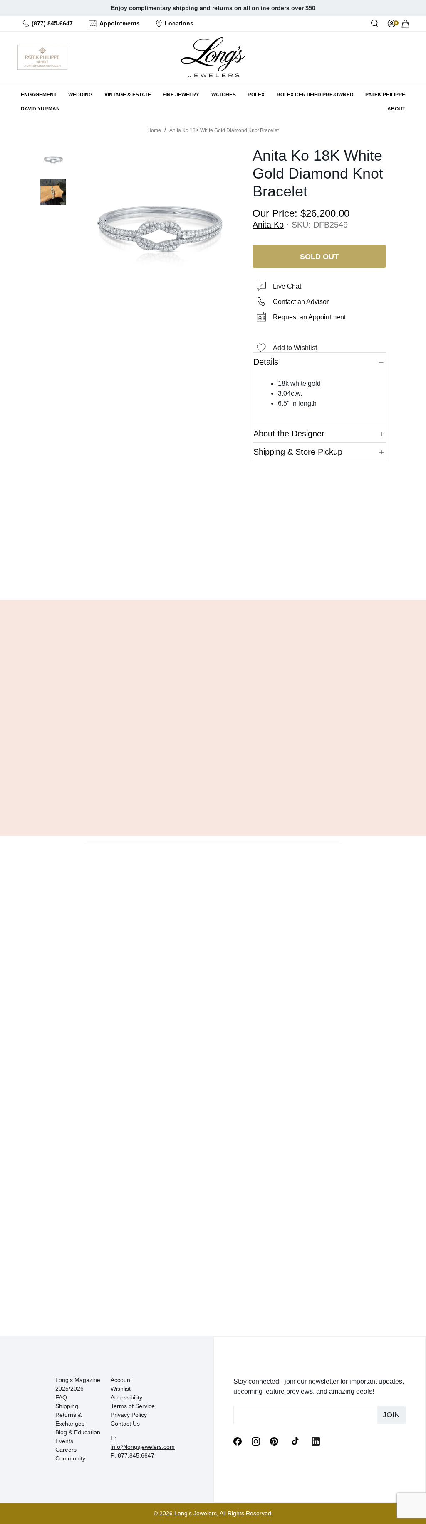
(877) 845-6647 (52, 23)
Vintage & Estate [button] (127, 95)
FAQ (61, 1397)
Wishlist (121, 1388)
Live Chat (287, 286)
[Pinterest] (274, 1441)
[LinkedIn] (316, 1441)
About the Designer (288, 433)
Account (121, 1380)
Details (265, 361)
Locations (179, 23)
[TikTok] (295, 1440)
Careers (66, 1449)
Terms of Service (133, 1406)
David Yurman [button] (40, 109)
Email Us (212, 573)
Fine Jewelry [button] (181, 95)
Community (70, 1458)
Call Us (169, 573)
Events (64, 1441)
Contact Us (125, 1423)
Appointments (119, 23)
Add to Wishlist (295, 347)
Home (154, 130)
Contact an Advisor (301, 301)
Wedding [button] (80, 95)
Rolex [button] (256, 95)
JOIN (391, 1415)
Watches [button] (223, 95)
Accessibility (126, 1397)
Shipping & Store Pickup (297, 451)
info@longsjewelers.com (143, 1446)
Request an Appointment (309, 317)
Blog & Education (77, 1432)
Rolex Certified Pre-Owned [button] (315, 95)
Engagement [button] (39, 95)
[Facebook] (237, 1441)
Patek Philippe (385, 95)
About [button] (396, 109)
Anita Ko (268, 224)
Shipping (66, 1406)
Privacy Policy (129, 1414)
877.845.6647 (136, 1455)
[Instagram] (256, 1441)
